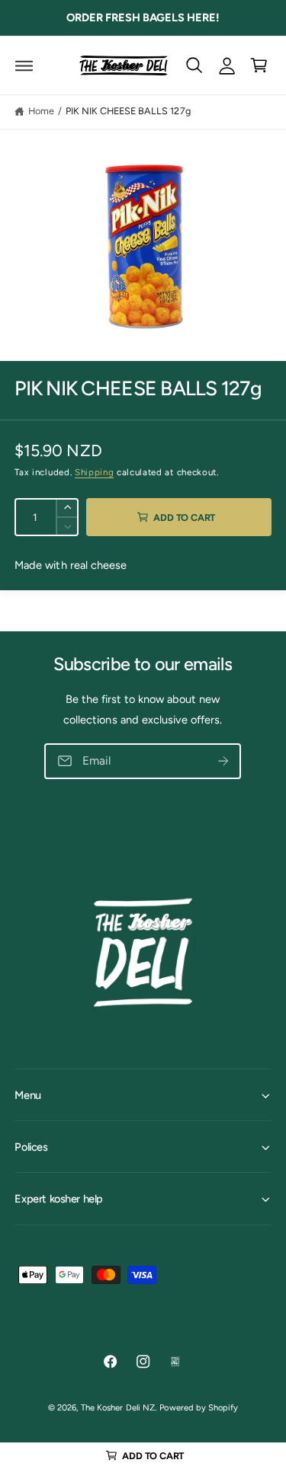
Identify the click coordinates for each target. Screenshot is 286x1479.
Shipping (94, 472)
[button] (24, 65)
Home (41, 111)
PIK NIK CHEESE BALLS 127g (128, 111)
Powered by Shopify (198, 1407)
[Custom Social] (175, 1361)
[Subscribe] (223, 761)
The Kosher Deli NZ (117, 1407)
